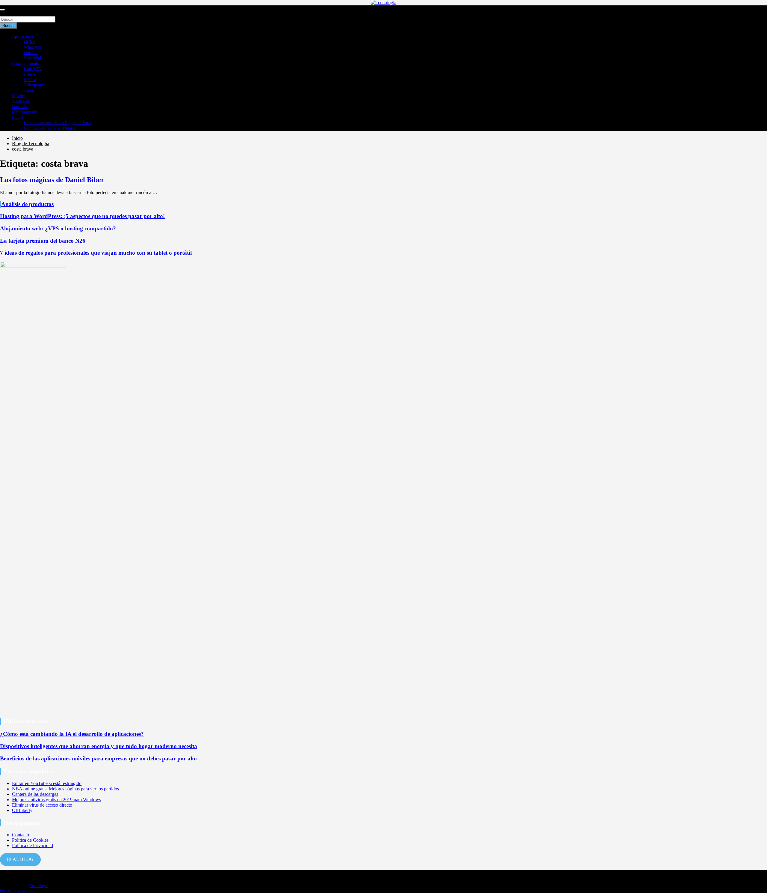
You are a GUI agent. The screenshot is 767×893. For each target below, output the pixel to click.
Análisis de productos (27, 204)
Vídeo (29, 90)
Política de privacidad (18, 890)
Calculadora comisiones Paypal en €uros (58, 123)
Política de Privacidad (32, 845)
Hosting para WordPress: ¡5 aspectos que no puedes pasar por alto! (82, 216)
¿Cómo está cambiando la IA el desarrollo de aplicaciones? (72, 734)
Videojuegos (34, 85)
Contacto (20, 834)
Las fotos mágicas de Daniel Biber (52, 180)
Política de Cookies (30, 840)
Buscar (6, 13)
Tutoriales (20, 101)
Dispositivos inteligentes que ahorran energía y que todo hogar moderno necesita (98, 746)
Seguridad (32, 58)
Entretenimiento (25, 63)
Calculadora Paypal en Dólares (50, 128)
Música (30, 79)
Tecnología (39, 885)
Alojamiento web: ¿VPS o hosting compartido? (58, 228)
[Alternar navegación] (2, 9)
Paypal (17, 117)
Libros (29, 74)
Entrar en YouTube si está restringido (46, 783)
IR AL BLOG (20, 859)
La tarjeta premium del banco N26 (42, 241)
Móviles (18, 96)
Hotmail (31, 52)
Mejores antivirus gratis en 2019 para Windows (56, 799)
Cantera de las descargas (35, 794)
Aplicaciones (23, 36)
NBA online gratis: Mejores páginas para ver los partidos (65, 788)
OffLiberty (22, 810)
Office (29, 42)
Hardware (20, 106)
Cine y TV (33, 69)
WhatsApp (33, 47)
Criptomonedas (24, 112)
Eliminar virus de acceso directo (42, 805)
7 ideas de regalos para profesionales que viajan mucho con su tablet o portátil (96, 253)
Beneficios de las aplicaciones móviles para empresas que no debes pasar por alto (98, 758)
